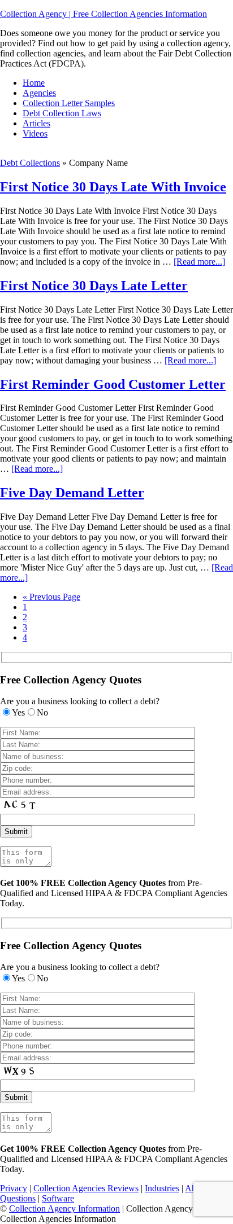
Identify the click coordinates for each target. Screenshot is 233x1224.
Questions (18, 1198)
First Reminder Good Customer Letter (113, 384)
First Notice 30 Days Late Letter (94, 285)
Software (58, 1198)
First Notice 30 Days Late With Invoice (113, 186)
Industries (162, 1188)
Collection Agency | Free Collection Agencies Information (103, 14)
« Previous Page (51, 597)
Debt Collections (30, 163)
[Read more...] (199, 261)
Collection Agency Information (64, 1208)
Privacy (13, 1188)
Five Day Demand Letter (72, 492)
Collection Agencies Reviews (86, 1188)
